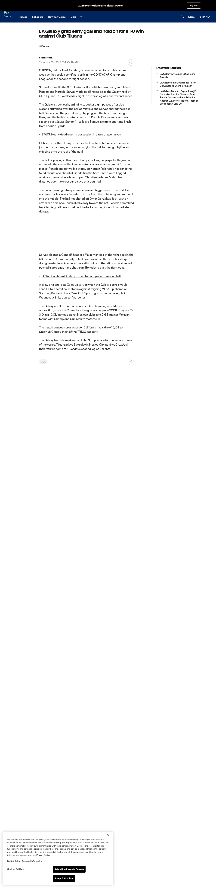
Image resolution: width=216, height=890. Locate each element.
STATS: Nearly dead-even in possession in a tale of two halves (81, 134)
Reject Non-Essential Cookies (69, 869)
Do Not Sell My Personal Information (24, 861)
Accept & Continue (64, 878)
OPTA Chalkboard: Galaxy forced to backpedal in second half (81, 276)
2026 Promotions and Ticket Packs (100, 5)
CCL (43, 362)
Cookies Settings (15, 869)
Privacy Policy (43, 855)
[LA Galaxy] (9, 16)
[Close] (108, 835)
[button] (81, 16)
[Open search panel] (182, 17)
